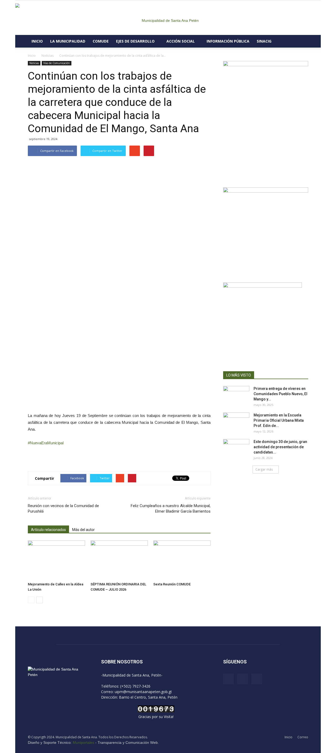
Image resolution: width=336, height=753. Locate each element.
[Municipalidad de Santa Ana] (168, 18)
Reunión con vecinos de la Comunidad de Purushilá (63, 508)
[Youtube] (256, 679)
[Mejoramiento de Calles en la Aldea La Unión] (56, 560)
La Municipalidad (67, 41)
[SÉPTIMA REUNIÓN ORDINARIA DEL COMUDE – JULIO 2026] (119, 560)
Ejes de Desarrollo (135, 41)
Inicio (37, 41)
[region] (119, 283)
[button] (302, 41)
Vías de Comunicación (56, 63)
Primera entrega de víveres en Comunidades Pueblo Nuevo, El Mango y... (280, 393)
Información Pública (228, 41)
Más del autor (83, 530)
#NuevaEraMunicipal (46, 443)
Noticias (34, 63)
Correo (302, 737)
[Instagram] (242, 679)
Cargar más (264, 469)
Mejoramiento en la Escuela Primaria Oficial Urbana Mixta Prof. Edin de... (279, 420)
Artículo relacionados (48, 530)
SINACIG (264, 41)
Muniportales (83, 742)
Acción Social (180, 41)
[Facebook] (228, 679)
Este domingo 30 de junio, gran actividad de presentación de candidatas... (280, 447)
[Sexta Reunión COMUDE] (182, 560)
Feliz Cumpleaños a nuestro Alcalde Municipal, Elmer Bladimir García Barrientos (171, 508)
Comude (101, 41)
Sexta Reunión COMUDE (172, 584)
